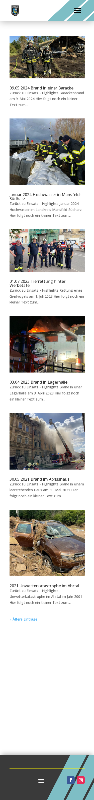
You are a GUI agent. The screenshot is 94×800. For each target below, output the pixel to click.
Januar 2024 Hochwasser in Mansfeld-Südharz (45, 196)
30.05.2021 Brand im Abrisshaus (39, 479)
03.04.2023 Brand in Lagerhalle (38, 382)
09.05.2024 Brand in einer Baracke (41, 88)
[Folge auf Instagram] (81, 780)
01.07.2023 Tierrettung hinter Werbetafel (37, 283)
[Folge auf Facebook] (71, 780)
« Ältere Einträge (23, 619)
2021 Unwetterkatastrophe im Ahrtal (44, 586)
